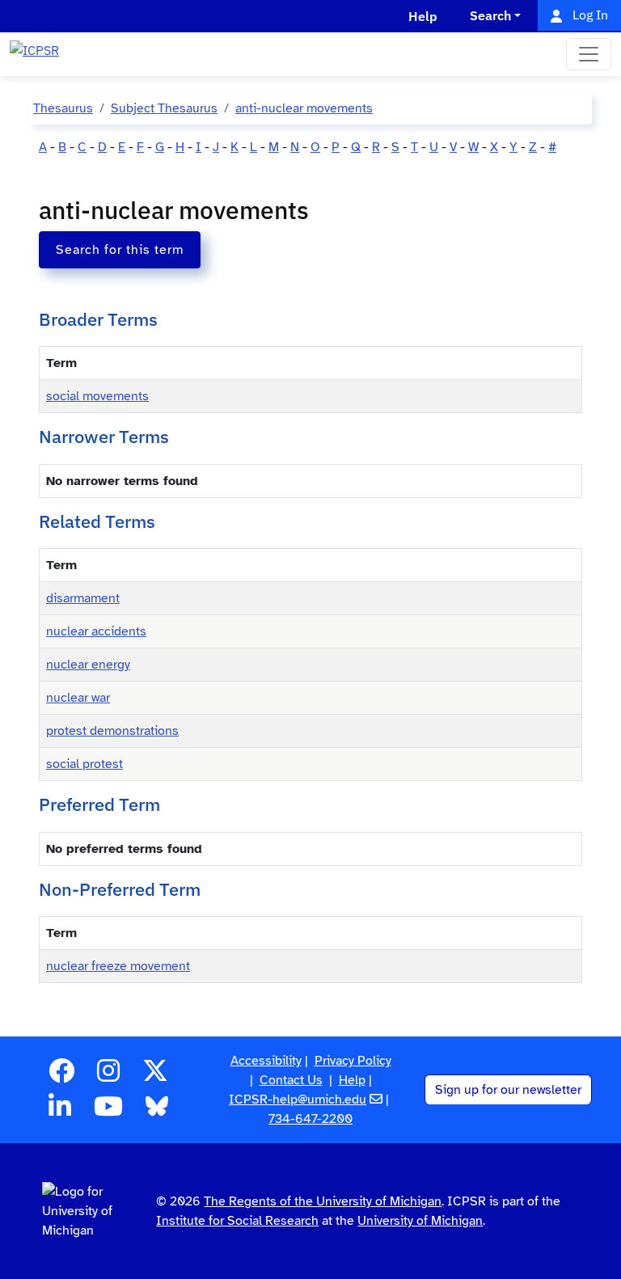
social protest (84, 764)
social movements (97, 396)
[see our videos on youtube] (108, 1112)
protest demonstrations (112, 731)
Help (352, 1080)
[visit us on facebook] (61, 1076)
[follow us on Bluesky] (157, 1112)
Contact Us (291, 1080)
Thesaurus (63, 108)
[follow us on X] (155, 1076)
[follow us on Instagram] (108, 1076)
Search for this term (120, 250)
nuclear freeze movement (118, 966)
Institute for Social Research (237, 1221)
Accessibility (266, 1061)
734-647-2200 (310, 1119)
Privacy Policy (353, 1061)
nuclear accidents (96, 631)
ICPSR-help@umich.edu (297, 1099)
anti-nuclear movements (304, 108)
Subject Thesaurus (164, 108)
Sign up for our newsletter (508, 1090)
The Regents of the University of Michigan (322, 1201)
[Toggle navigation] (588, 54)
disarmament (83, 598)
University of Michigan (420, 1221)
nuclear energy (88, 664)
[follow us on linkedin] (60, 1112)
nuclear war (78, 698)
